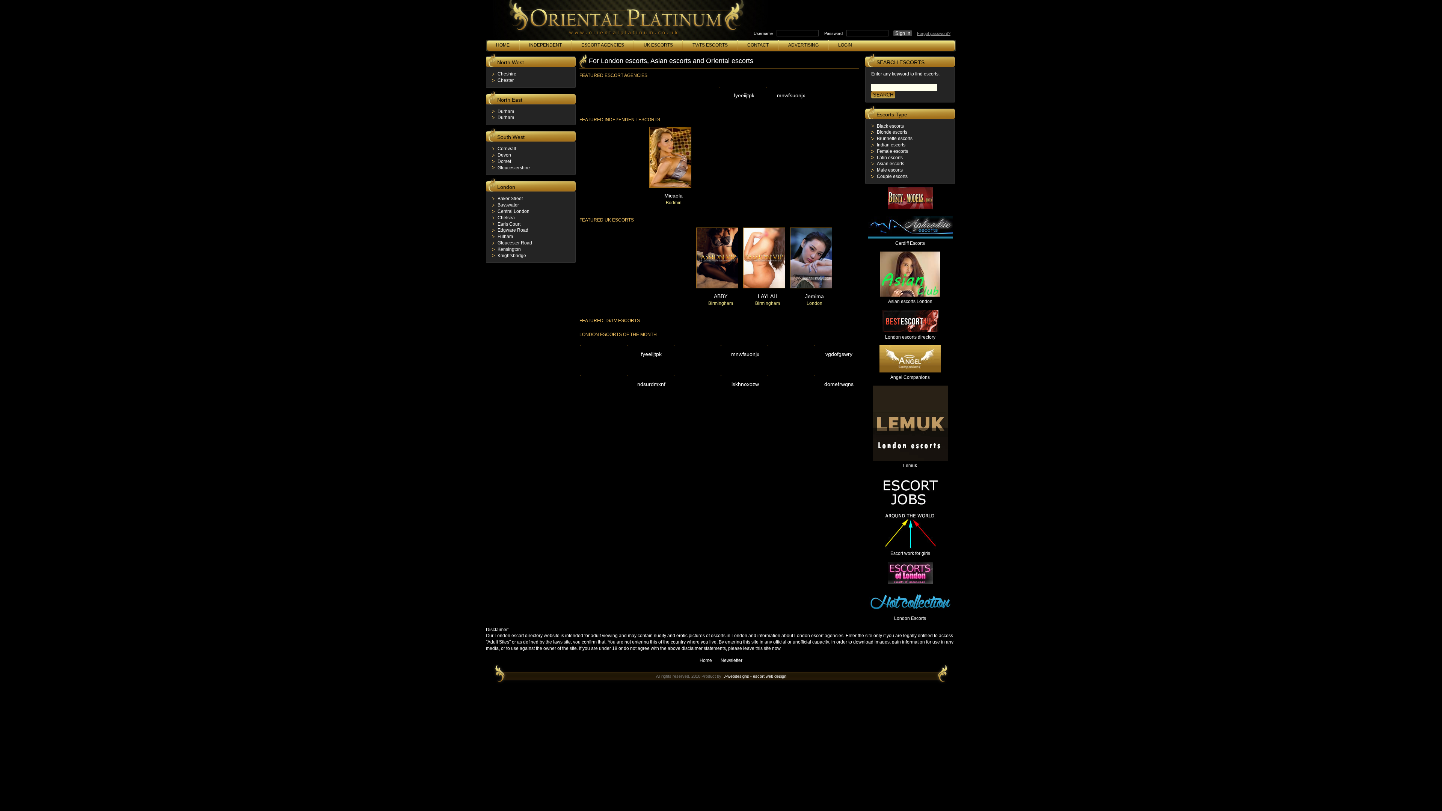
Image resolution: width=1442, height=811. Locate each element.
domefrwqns (839, 384)
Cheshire (507, 74)
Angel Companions (910, 377)
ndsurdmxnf (651, 384)
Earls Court (509, 224)
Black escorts (890, 126)
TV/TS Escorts (710, 45)
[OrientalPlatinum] (625, 21)
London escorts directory (910, 337)
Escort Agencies (602, 45)
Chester (506, 80)
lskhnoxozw (745, 384)
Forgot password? (933, 33)
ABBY (720, 296)
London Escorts (910, 618)
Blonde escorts (892, 132)
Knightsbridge (512, 255)
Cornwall (507, 148)
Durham (506, 111)
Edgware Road (513, 230)
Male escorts (890, 170)
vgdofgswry (838, 354)
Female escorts (892, 151)
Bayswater (508, 205)
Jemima (814, 296)
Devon (504, 155)
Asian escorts (890, 163)
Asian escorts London (910, 301)
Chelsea (506, 217)
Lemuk (910, 465)
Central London (513, 211)
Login (845, 45)
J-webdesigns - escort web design (755, 676)
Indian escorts (891, 145)
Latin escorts (890, 157)
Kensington (509, 249)
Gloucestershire (514, 167)
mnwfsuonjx (791, 95)
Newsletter (731, 660)
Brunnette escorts (895, 138)
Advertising (803, 45)
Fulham (505, 236)
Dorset (504, 161)
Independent (545, 45)
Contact (758, 45)
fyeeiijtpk (744, 95)
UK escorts (658, 45)
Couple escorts (892, 176)
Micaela (673, 196)
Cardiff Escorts (910, 243)
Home (503, 45)
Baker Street (510, 198)
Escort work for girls (910, 553)
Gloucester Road (515, 243)
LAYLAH (767, 296)
